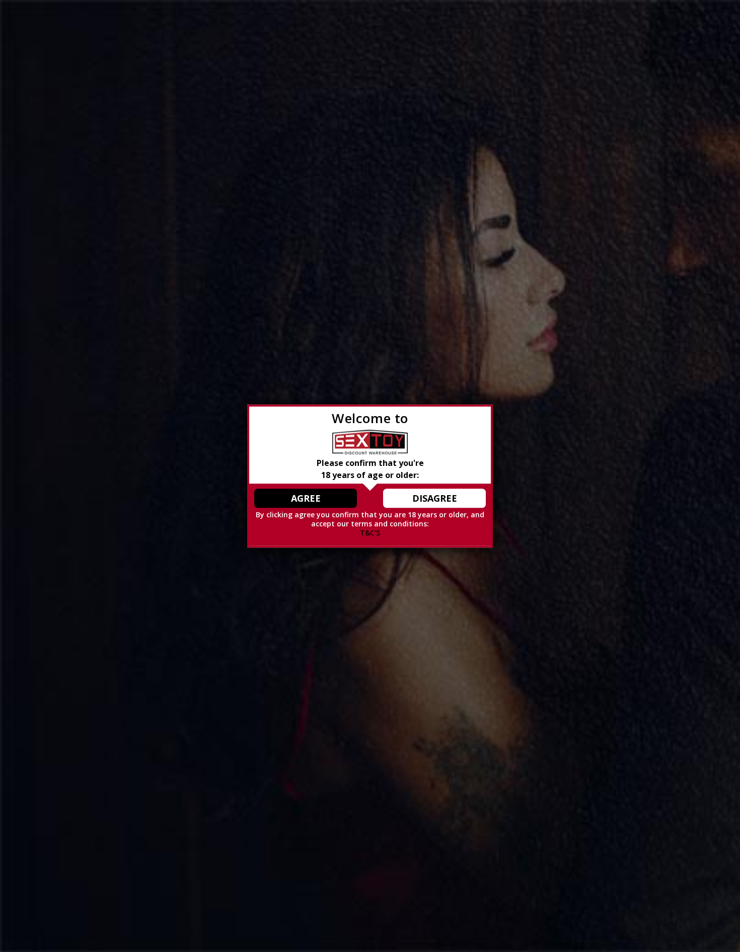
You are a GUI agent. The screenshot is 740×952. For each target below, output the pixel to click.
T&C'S (370, 533)
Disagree (434, 498)
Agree (306, 498)
